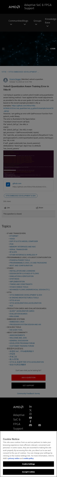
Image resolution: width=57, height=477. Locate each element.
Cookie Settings (28, 464)
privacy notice (14, 458)
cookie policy (28, 458)
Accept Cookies (28, 472)
